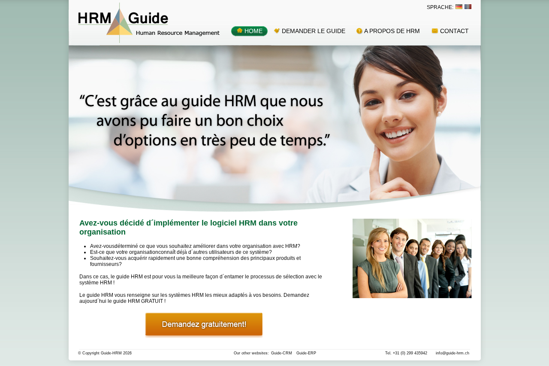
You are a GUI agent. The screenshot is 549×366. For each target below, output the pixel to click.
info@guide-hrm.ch (452, 353)
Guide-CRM (281, 353)
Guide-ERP (306, 353)
